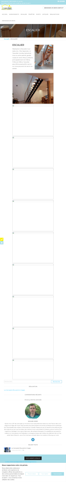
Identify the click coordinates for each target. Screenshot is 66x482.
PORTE (38, 14)
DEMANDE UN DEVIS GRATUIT (54, 8)
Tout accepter (58, 474)
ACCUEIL (4, 14)
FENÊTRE (31, 14)
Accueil (6, 39)
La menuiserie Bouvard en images (14, 390)
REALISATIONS (54, 14)
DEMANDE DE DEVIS (8, 20)
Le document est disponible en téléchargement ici (20, 462)
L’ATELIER (45, 14)
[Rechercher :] (33, 381)
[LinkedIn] (33, 439)
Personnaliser (32, 474)
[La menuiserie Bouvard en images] (7, 449)
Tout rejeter (44, 474)
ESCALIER (24, 14)
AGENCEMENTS (14, 14)
